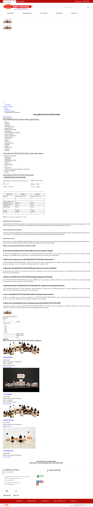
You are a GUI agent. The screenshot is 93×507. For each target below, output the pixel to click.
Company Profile (26, 13)
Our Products (43, 13)
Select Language (20, 1)
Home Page (10, 13)
